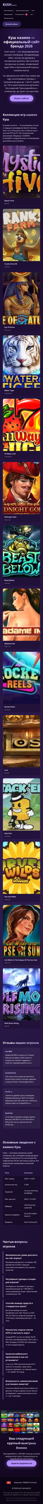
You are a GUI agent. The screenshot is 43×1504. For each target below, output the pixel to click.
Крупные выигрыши (22, 10)
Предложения (8, 14)
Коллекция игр (21, 14)
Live (31, 14)
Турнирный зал (8, 18)
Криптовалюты (8, 10)
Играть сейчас (21, 98)
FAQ (33, 10)
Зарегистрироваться (21, 1463)
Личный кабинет (11, 24)
